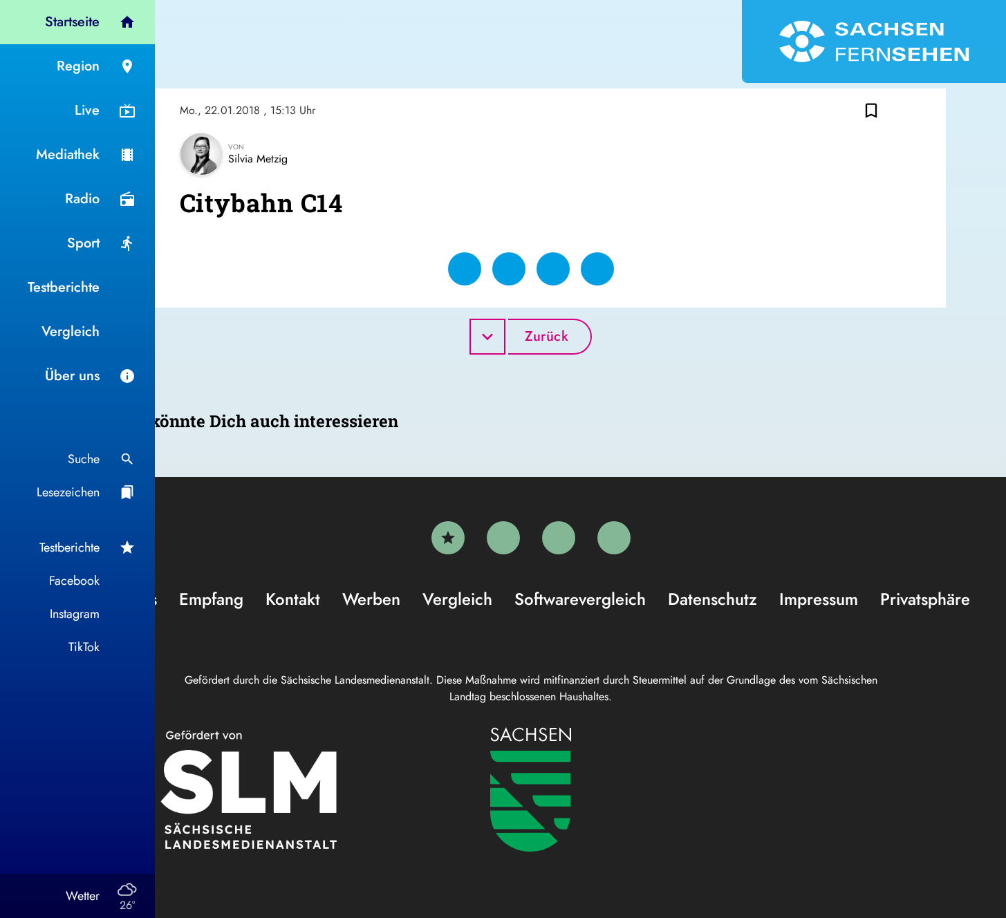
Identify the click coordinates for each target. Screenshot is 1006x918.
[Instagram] (558, 537)
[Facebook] (503, 537)
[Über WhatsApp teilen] (553, 268)
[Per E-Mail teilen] (597, 268)
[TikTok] (614, 537)
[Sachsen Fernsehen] (874, 41)
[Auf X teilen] (508, 268)
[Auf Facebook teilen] (464, 268)
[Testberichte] (448, 537)
